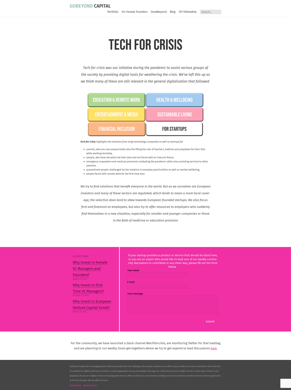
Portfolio (112, 11)
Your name (133, 270)
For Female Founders (134, 11)
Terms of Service (90, 385)
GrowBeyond (159, 11)
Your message (135, 293)
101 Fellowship (188, 11)
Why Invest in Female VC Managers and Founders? (90, 268)
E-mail (131, 282)
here (214, 348)
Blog (172, 11)
